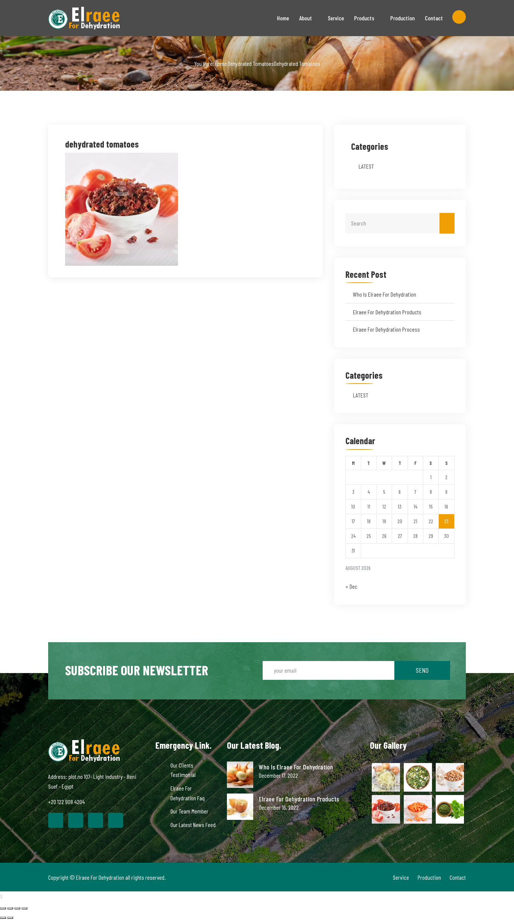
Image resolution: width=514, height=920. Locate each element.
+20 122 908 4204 (66, 801)
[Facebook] (55, 820)
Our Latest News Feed (193, 824)
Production (402, 17)
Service (336, 17)
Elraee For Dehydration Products (387, 311)
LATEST (366, 166)
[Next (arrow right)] (10, 918)
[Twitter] (75, 820)
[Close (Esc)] (3, 908)
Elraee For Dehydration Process (386, 329)
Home (283, 17)
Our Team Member (189, 811)
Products (364, 17)
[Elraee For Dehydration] (96, 18)
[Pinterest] (95, 820)
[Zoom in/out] (24, 908)
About (305, 17)
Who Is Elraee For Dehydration (384, 294)
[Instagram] (115, 820)
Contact (434, 17)
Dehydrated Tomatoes (251, 63)
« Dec (351, 586)
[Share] (10, 908)
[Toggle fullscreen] (17, 908)
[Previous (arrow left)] (3, 918)
